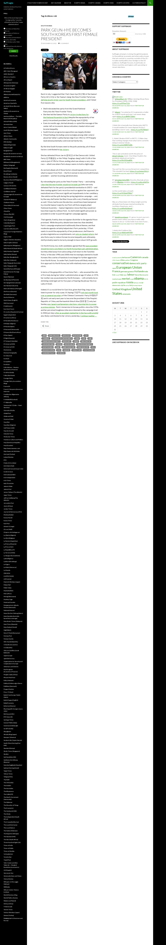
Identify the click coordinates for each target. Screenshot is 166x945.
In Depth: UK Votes (123, 3)
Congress (134, 260)
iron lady (66, 341)
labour (131, 274)
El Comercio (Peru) (10, 318)
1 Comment (64, 43)
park (58, 347)
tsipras (140, 285)
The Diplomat (8, 802)
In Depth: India (109, 3)
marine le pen (116, 279)
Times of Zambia (9, 851)
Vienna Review (8, 879)
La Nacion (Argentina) (11, 541)
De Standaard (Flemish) (11, 280)
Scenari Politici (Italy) (10, 723)
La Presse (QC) (8, 547)
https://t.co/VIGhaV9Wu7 (122, 193)
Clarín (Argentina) (9, 220)
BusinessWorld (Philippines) (13, 180)
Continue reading (88, 316)
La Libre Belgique (9, 538)
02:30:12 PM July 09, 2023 (121, 235)
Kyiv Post (7, 523)
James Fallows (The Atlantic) (13, 492)
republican (122, 283)
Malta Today (7, 588)
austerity (119, 257)
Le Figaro (7, 564)
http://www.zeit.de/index (12, 451)
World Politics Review (11, 898)
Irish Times (7, 480)
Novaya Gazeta (8, 639)
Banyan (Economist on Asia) (13, 153)
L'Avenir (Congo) (9, 526)
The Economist (8, 808)
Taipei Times (8, 771)
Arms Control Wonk (10, 127)
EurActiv (6, 359)
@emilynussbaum (121, 217)
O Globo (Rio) (8, 647)
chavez (118, 260)
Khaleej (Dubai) (8, 515)
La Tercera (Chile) (9, 553)
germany (124, 271)
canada (144, 257)
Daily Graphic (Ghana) (11, 242)
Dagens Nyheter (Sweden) (12, 240)
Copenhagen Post (9, 226)
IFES (5, 460)
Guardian (7, 422)
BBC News (7, 159)
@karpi (117, 112)
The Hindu (7, 814)
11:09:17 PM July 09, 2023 (121, 184)
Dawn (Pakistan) (9, 277)
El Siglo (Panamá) (9, 338)
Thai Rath (7, 780)
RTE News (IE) (8, 717)
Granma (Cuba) (8, 419)
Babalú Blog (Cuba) (10, 145)
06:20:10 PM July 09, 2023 (121, 224)
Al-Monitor (7, 91)
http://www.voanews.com (12, 448)
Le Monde (7, 570)
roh (93, 347)
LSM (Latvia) (7, 579)
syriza (127, 285)
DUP (83, 338)
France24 (7, 386)
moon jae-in (69, 344)
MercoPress (8, 593)
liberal (137, 275)
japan (76, 341)
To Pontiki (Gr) (8, 854)
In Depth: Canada (94, 3)
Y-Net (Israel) (8, 907)
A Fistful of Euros (9, 68)
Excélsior (7, 364)
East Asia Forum (9, 309)
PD (145, 279)
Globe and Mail (8, 416)
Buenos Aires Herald (10, 177)
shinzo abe (77, 350)
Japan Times (8, 495)
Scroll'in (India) (8, 728)
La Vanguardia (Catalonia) (12, 556)
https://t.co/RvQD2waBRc (122, 160)
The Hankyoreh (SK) (10, 811)
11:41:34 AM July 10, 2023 (121, 147)
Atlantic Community (10, 139)
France (116, 271)
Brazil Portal (8, 171)
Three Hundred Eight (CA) (12, 842)
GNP (90, 338)
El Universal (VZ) (9, 347)
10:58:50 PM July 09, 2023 (121, 195)
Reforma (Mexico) (9, 706)
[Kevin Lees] (117, 97)
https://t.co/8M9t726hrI (126, 116)
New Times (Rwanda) (10, 624)
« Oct (114, 332)
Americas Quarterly (10, 103)
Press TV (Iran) (8, 692)
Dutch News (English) (10, 300)
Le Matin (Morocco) (10, 567)
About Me (67, 3)
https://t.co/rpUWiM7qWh (122, 145)
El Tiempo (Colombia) (10, 341)
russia (129, 282)
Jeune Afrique (8, 506)
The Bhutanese (9, 791)
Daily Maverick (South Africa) (13, 248)
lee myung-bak (48, 344)
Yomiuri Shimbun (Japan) (12, 912)
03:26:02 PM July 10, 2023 (121, 106)
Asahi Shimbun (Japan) (11, 130)
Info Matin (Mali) (9, 466)
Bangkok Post (8, 151)
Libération (7, 573)
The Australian (8, 788)
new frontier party (84, 344)
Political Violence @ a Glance (13, 683)
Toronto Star (8, 857)
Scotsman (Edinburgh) (11, 726)
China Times (8, 208)
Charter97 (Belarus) (10, 199)
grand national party (51, 341)
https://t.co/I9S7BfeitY (140, 130)
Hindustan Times (9, 437)
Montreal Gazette (9, 602)
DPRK (77, 338)
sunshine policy (49, 353)
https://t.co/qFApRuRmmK (122, 208)
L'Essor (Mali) (8, 529)
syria (123, 285)
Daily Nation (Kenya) (10, 254)
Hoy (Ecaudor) (8, 445)
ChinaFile (7, 211)
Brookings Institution (10, 174)
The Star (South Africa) (11, 839)
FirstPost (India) (9, 372)
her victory (64, 149)
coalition (127, 260)
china (122, 260)
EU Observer (8, 356)
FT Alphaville (8, 402)
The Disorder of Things (11, 805)
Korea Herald (8, 518)
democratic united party (62, 338)
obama (139, 278)
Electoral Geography (10, 353)
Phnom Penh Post (9, 677)
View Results (13, 56)
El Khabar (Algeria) (10, 323)
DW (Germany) (8, 303)
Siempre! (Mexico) (10, 737)
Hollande (139, 271)
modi (132, 279)
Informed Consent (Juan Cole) (13, 469)
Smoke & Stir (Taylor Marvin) (13, 740)
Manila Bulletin (8, 591)
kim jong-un (86, 341)
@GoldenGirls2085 (122, 180)
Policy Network (8, 680)
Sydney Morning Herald (11, 768)
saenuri (66, 350)
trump (135, 285)
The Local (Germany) (10, 825)
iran (113, 275)
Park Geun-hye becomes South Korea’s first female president (69, 34)
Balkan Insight (8, 148)
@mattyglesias (117, 156)
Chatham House (9, 202)
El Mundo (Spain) (9, 326)
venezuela (126, 294)
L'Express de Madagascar (12, 532)
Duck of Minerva (9, 297)
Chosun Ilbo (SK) (9, 214)
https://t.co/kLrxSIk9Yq (140, 182)
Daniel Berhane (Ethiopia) (12, 269)
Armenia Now (8, 124)
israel (117, 275)
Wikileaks (7, 887)
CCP (86, 335)
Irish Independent (9, 477)
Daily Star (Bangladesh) (11, 257)
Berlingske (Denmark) (11, 168)
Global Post (7, 413)
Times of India (8, 845)
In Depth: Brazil (79, 3)
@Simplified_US (121, 99)
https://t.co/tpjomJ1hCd (139, 171)
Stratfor (6, 754)
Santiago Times (8, 720)
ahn (44, 335)
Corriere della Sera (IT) (11, 229)
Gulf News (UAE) (9, 428)
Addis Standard (8, 74)
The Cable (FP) (8, 794)
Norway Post (8, 636)
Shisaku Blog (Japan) (10, 734)
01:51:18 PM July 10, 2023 (121, 119)
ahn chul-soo (54, 335)
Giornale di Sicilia (9, 410)
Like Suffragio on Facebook (125, 342)
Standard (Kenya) (9, 748)
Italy (121, 275)
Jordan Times (8, 509)
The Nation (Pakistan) (10, 831)
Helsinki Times (8, 434)
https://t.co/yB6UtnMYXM (122, 232)
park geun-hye (83, 347)
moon (59, 344)
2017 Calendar (56, 3)
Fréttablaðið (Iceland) (10, 399)
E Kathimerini (8, 306)
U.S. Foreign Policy (139, 3)
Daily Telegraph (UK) (10, 266)
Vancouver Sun (8, 873)
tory (131, 285)
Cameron (136, 257)
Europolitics (7, 361)
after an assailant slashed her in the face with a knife (76, 313)
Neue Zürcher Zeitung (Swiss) (13, 613)
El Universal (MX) (9, 344)
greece (131, 271)
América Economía (10, 100)
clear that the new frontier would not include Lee (61, 184)
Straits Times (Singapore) (12, 751)
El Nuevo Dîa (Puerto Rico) (12, 332)
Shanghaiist (7, 731)
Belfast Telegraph (9, 165)
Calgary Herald (8, 183)
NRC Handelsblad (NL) (11, 642)
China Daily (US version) (11, 205)
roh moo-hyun (48, 350)
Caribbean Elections (10, 188)
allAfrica (6, 97)
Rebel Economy (9, 703)
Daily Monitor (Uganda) (11, 251)
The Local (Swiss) (9, 828)
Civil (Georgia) (8, 217)
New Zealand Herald (10, 627)
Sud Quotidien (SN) (10, 757)
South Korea (46, 26)
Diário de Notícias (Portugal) (13, 288)
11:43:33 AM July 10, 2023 (121, 132)
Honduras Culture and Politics (13, 440)
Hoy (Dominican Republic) (12, 442)
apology (66, 335)
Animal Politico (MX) (10, 121)
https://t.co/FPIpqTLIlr (121, 103)
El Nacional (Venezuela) (11, 329)
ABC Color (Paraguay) (11, 71)
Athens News (8, 136)
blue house (77, 335)
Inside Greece (8, 472)
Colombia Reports (9, 223)
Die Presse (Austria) (10, 291)
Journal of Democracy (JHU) (13, 512)
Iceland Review (8, 457)
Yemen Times (8, 909)
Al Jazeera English (9, 86)
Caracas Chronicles (10, 186)
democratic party (137, 263)
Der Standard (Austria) (11, 286)
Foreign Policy (8, 378)
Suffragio (8, 3)
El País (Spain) (8, 335)
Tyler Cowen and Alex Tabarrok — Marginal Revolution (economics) (11, 865)
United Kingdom (121, 289)
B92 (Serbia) (8, 142)
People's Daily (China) (10, 674)
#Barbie (120, 182)
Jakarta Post (7, 489)
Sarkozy (136, 283)
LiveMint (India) (9, 576)
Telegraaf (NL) (8, 777)
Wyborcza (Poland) (10, 901)
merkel (126, 278)
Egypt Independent (10, 315)
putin (114, 282)
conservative (120, 263)
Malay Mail (7, 585)
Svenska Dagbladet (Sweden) (13, 765)
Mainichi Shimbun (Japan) (12, 582)
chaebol (46, 338)
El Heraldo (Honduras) (11, 321)
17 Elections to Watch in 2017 (37, 3)
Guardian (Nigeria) (10, 425)
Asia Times (7, 133)
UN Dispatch (8, 870)
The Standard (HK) (10, 836)
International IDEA (9, 475)
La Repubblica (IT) (9, 550)
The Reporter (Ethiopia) (11, 834)
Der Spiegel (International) (12, 283)
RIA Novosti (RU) (9, 714)
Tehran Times (8, 774)
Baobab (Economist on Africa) (13, 156)
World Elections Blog (10, 895)
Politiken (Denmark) (10, 686)
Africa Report (8, 80)
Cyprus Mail (7, 237)
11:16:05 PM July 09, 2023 (121, 173)
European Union (129, 267)
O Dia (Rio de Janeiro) (10, 645)
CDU (113, 260)
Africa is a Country (9, 77)
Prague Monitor (9, 689)
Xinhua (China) (8, 904)
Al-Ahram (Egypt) (9, 89)
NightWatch (7, 630)
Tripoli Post (7, 860)
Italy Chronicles (9, 483)
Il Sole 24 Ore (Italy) (10, 463)
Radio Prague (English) (11, 700)
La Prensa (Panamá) (10, 544)
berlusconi (126, 257)
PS (147, 279)
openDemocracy (9, 658)
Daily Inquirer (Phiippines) (12, 245)
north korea (48, 347)
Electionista (7, 350)
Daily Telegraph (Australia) (12, 263)
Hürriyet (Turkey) (9, 454)
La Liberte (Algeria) (10, 535)
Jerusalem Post (9, 503)
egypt (114, 268)
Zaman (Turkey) (9, 915)
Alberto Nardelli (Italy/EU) (12, 94)
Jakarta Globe (8, 486)
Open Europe (8, 656)
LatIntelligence (8, 558)
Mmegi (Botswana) (10, 596)
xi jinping (61, 353)
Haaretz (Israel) (9, 431)
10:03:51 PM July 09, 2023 (121, 211)
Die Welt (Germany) (10, 294)
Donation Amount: (119, 31)
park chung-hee (68, 347)
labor (125, 275)
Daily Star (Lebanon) (10, 260)
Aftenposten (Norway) (11, 83)
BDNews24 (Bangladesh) (12, 162)
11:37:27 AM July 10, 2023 (121, 162)
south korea (89, 350)
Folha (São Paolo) (9, 375)
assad (114, 257)
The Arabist (7, 785)
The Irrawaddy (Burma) (11, 822)
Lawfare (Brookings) (10, 561)
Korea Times (8, 521)
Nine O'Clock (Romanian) (12, 633)
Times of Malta (8, 848)
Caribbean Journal (9, 191)
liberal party (144, 275)
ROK (58, 350)
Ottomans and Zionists (11, 666)
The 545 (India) (8, 782)
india (146, 271)
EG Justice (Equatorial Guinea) (13, 312)
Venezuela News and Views (13, 876)
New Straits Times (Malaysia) (13, 621)
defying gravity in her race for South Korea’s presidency (63, 100)
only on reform (84, 234)
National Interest (9, 610)
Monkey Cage (8, 599)
